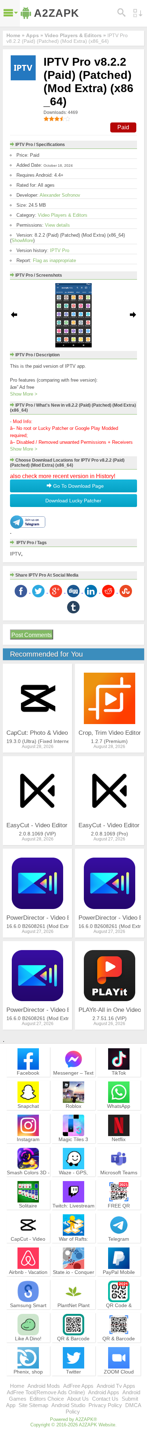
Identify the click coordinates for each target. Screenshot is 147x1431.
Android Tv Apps (116, 1386)
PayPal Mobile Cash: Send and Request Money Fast (119, 1281)
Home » (15, 35)
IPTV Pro (59, 250)
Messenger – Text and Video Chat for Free (73, 1079)
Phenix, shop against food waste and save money (28, 1378)
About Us (78, 1399)
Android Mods (43, 1386)
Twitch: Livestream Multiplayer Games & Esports (73, 1212)
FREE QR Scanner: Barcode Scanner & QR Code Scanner (118, 1215)
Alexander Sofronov (60, 195)
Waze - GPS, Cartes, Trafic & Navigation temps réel (73, 1182)
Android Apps (103, 1392)
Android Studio (68, 1405)
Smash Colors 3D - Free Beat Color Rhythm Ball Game (28, 1179)
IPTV (15, 554)
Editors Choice (47, 1399)
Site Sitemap (33, 1405)
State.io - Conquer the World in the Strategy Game (73, 1278)
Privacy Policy (105, 1405)
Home (17, 1386)
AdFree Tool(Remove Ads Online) (46, 1392)
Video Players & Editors (62, 215)
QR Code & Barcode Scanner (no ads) (118, 1311)
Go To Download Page (78, 486)
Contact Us (105, 1399)
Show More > (23, 394)
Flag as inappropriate (54, 260)
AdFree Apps (78, 1386)
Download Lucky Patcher (73, 500)
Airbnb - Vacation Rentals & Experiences (28, 1278)
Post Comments (31, 635)
